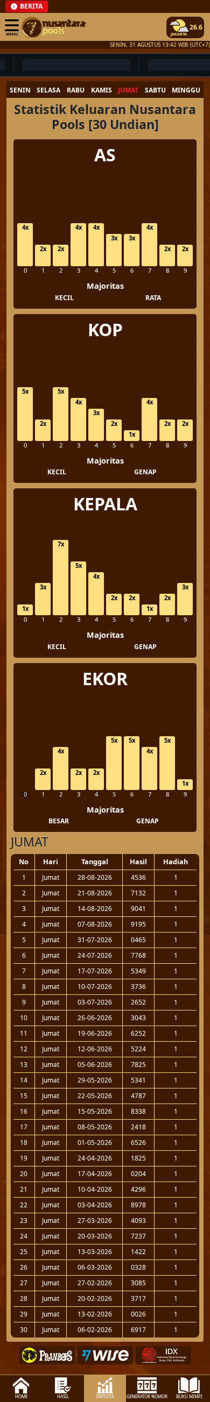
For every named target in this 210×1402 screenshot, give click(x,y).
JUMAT (128, 90)
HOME (21, 1396)
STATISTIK (105, 1396)
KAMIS (101, 90)
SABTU (155, 90)
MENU (12, 34)
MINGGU (186, 90)
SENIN (20, 90)
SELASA (48, 90)
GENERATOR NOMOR (147, 1396)
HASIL (63, 1396)
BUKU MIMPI (189, 1396)
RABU (76, 90)
